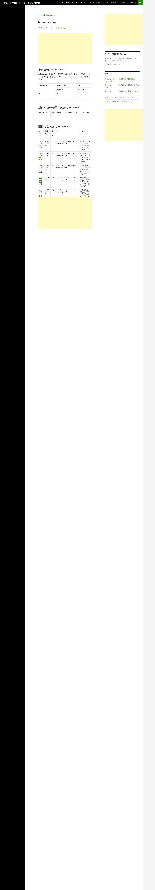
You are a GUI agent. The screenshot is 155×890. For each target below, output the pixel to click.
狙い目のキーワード (81, 2)
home (40, 15)
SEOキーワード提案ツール (128, 2)
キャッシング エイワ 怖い (114, 97)
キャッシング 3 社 (40, 181)
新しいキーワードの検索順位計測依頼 (118, 79)
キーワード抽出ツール (96, 2)
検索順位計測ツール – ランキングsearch (21, 2)
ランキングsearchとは (66, 2)
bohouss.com (49, 15)
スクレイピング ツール (112, 2)
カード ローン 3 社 (41, 144)
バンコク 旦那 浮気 (111, 101)
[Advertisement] (65, 48)
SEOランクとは (61, 28)
